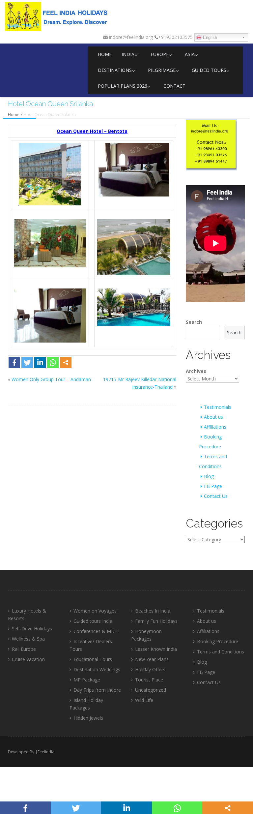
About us (213, 417)
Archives (196, 371)
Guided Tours (209, 70)
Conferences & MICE (95, 631)
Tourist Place (149, 680)
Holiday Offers (150, 669)
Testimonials (217, 407)
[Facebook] (14, 362)
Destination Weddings (96, 669)
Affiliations (215, 427)
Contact (174, 86)
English (209, 37)
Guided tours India (92, 621)
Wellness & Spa (28, 639)
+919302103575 (175, 37)
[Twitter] (27, 362)
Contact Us (216, 496)
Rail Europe (24, 649)
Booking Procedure (217, 641)
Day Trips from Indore (97, 690)
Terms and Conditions (220, 651)
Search (194, 322)
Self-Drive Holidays (32, 628)
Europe (160, 54)
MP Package (86, 680)
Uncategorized (150, 690)
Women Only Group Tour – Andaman (51, 379)
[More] (65, 362)
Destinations (115, 70)
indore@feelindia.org (130, 37)
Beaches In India (152, 611)
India (128, 54)
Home (105, 54)
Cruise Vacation (28, 659)
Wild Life (144, 700)
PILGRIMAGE (162, 70)
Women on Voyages (95, 611)
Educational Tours (92, 659)
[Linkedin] (40, 362)
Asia (190, 54)
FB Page (213, 486)
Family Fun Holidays (156, 621)
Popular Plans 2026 (122, 86)
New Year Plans (152, 659)
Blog (209, 476)
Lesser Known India (156, 649)
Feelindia (46, 752)
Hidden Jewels (88, 718)
